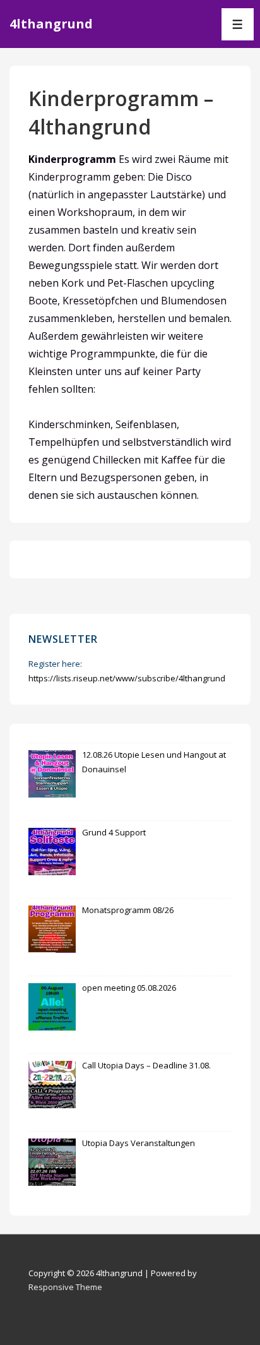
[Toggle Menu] (238, 24)
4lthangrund (51, 23)
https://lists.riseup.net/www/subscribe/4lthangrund (126, 678)
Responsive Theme (65, 1287)
